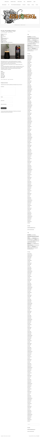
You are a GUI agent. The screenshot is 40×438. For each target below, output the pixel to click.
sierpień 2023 (29, 91)
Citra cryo (31, 238)
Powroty (28, 4)
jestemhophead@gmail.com (31, 227)
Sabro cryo (31, 48)
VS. (8, 4)
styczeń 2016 (29, 212)
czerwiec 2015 (29, 221)
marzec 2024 (29, 82)
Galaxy (35, 41)
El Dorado (29, 41)
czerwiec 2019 (29, 158)
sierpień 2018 (29, 370)
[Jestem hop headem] (20, 23)
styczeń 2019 (29, 165)
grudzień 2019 (29, 150)
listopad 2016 (29, 198)
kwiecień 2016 (29, 208)
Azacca (35, 36)
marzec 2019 (29, 162)
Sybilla (30, 49)
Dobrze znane (7, 1)
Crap (24, 1)
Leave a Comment (10, 32)
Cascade (29, 38)
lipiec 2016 (28, 204)
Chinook (37, 38)
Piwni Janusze (4, 4)
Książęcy (38, 42)
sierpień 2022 (29, 107)
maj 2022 (28, 111)
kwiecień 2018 (29, 177)
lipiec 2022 (28, 109)
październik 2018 (29, 169)
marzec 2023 (29, 98)
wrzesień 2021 (29, 122)
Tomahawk (36, 49)
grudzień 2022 (29, 102)
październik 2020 (29, 137)
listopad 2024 (29, 71)
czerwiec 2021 (29, 126)
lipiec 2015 (28, 220)
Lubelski (28, 43)
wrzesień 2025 (29, 58)
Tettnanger (33, 49)
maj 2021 (28, 127)
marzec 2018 (29, 178)
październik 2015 (29, 216)
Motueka (35, 45)
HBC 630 (32, 42)
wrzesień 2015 (29, 217)
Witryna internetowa (3, 104)
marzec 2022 (29, 114)
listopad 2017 (29, 382)
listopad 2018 (29, 167)
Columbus (34, 39)
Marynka (34, 43)
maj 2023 (28, 95)
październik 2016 (29, 200)
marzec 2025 (29, 66)
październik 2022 (29, 303)
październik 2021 (29, 121)
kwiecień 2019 (29, 161)
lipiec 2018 (28, 173)
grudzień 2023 (29, 86)
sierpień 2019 (29, 155)
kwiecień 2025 (29, 64)
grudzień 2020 (29, 134)
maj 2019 (28, 159)
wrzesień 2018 (29, 170)
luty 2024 (28, 83)
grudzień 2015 (29, 213)
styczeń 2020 (29, 149)
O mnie (37, 4)
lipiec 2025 (28, 60)
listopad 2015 (29, 214)
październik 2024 (29, 72)
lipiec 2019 (28, 157)
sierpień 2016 (29, 202)
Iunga (36, 42)
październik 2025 (29, 56)
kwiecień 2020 (29, 145)
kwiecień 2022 (29, 113)
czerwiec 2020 (29, 142)
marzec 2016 (29, 209)
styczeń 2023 (29, 299)
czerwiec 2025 (29, 62)
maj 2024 (28, 79)
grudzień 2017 (29, 182)
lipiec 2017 (28, 189)
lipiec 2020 (28, 141)
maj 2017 (28, 390)
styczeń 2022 (29, 117)
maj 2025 (28, 63)
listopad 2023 (29, 87)
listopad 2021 (29, 119)
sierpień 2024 (29, 75)
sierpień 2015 (29, 218)
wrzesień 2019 (29, 154)
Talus (31, 49)
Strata (28, 49)
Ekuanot (38, 238)
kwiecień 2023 (29, 295)
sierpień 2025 (29, 59)
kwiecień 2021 (29, 129)
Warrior (30, 50)
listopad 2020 (29, 135)
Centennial (33, 38)
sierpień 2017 (29, 386)
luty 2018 (28, 378)
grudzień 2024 (29, 70)
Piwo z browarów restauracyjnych (16, 4)
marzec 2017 (29, 194)
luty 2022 (28, 115)
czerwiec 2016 (29, 205)
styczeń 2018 (29, 181)
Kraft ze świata (20, 1)
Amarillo (29, 36)
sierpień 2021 (29, 123)
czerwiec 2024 (29, 78)
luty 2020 (28, 147)
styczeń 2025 (29, 68)
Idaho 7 (34, 42)
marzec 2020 (29, 146)
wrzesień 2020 (29, 138)
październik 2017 (29, 185)
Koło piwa (24, 4)
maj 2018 (28, 374)
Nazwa (2, 96)
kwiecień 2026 (29, 55)
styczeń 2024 (29, 283)
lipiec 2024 (28, 76)
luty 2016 (28, 210)
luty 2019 (28, 163)
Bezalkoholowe (29, 1)
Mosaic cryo (32, 45)
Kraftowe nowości (13, 1)
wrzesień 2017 (29, 186)
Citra (10, 79)
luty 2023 (28, 99)
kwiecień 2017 (29, 193)
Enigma (32, 41)
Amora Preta (32, 36)
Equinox (33, 41)
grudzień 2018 (29, 166)
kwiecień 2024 (29, 80)
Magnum (31, 43)
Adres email (2, 100)
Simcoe (12, 79)
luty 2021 (28, 131)
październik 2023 (29, 287)
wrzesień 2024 (29, 74)
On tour (33, 4)
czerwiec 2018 (29, 174)
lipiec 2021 (28, 125)
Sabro (28, 48)
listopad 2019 (29, 151)
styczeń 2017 (29, 197)
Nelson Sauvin (30, 46)
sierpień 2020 (29, 139)
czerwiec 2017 (29, 190)
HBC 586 (30, 42)
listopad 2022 (29, 103)
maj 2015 (28, 222)
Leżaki (34, 1)
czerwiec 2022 (29, 110)
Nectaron (38, 45)
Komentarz (2, 86)
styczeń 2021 (29, 133)
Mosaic (29, 45)
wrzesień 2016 (29, 201)
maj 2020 (28, 143)
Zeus (31, 50)
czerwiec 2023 (29, 94)
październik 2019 (29, 153)
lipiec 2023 (28, 291)
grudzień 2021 (29, 118)
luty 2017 (28, 196)
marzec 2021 (29, 130)
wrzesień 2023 (29, 90)
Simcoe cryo (37, 48)
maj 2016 (28, 206)
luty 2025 (28, 67)
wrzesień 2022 (29, 106)
